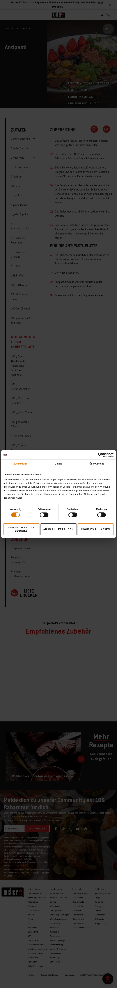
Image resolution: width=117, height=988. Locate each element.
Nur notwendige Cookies (21, 529)
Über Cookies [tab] (96, 463)
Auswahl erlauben (58, 529)
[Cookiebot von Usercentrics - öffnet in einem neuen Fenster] (100, 455)
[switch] (44, 514)
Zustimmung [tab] (20, 463)
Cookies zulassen (95, 529)
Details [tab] (58, 463)
